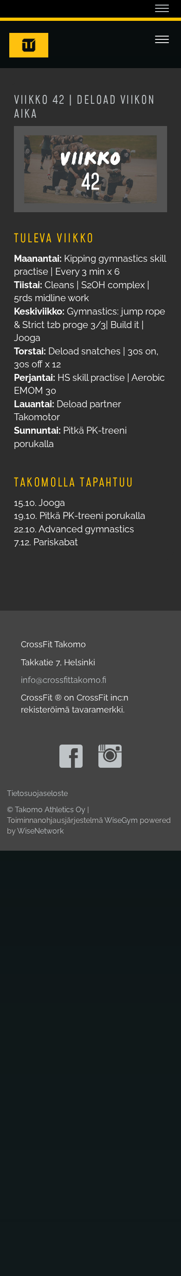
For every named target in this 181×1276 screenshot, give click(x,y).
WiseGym (121, 820)
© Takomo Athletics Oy (46, 809)
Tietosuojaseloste (37, 793)
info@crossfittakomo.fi (63, 680)
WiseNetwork (40, 831)
